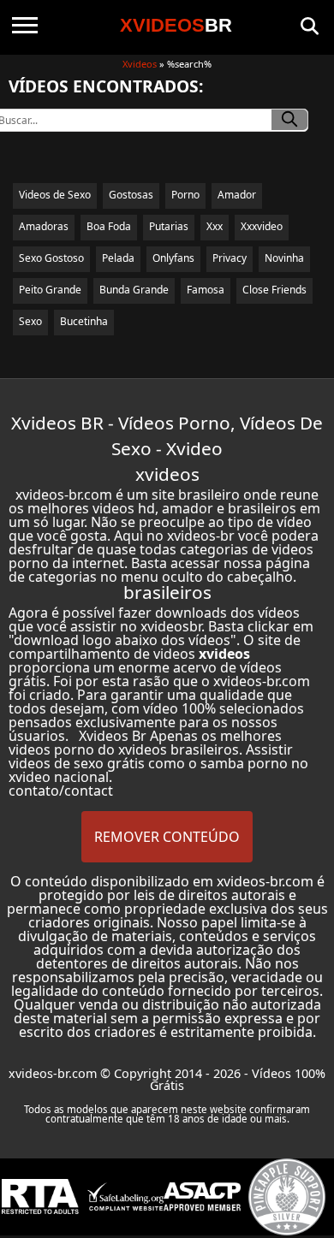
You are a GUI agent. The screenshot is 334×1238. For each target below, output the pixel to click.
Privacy (229, 258)
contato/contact (61, 790)
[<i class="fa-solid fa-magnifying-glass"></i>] (289, 120)
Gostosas (131, 194)
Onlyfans (173, 258)
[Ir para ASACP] (202, 1196)
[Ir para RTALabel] (40, 1196)
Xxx (214, 226)
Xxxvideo (262, 226)
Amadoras (44, 226)
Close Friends (274, 289)
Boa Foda (108, 226)
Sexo (30, 321)
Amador (237, 194)
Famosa (205, 289)
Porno (185, 194)
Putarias (168, 226)
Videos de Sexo (55, 194)
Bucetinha (84, 321)
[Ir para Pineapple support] (286, 1196)
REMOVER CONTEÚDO (167, 836)
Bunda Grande (134, 289)
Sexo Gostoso (51, 258)
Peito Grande (50, 289)
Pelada (118, 258)
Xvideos (139, 63)
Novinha (284, 258)
